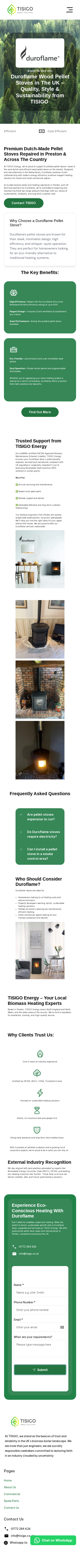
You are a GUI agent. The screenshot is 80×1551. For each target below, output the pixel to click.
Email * (18, 1319)
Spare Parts (11, 1501)
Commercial (12, 1494)
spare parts (35, 491)
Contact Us (11, 1507)
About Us (10, 1487)
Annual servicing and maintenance (35, 484)
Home (8, 1480)
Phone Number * (25, 1302)
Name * (19, 1285)
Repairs (22, 491)
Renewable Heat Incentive (38, 468)
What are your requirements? (33, 1337)
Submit (42, 1370)
